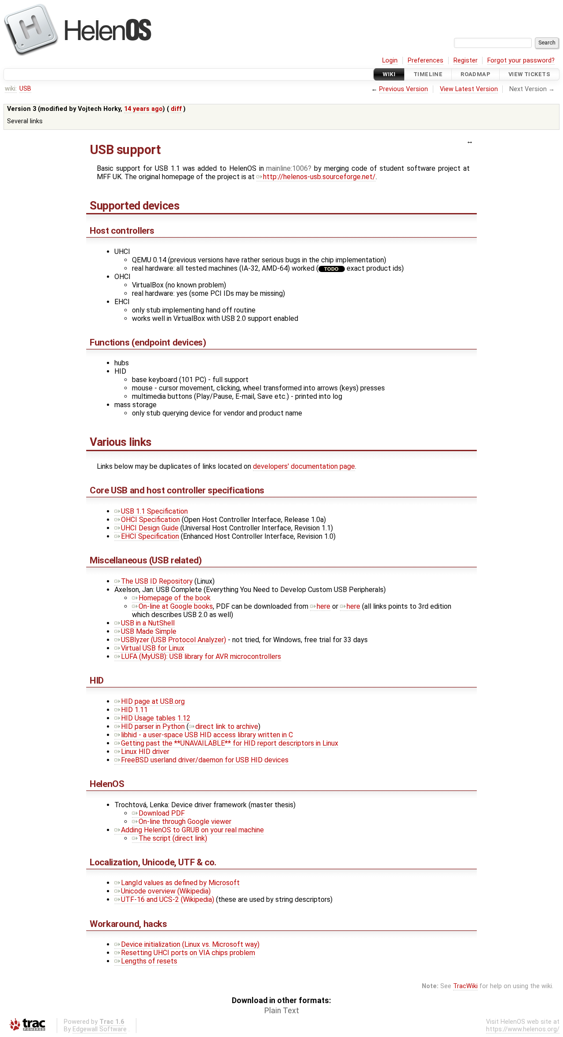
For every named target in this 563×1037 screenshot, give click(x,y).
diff (176, 109)
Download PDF (162, 813)
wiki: (11, 88)
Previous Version (403, 89)
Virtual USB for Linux (152, 648)
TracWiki (465, 986)
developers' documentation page (304, 466)
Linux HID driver (145, 751)
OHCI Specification (150, 519)
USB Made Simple (148, 631)
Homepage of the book (175, 598)
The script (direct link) (173, 838)
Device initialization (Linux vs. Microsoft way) (190, 944)
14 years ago (143, 109)
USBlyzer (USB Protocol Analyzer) (173, 640)
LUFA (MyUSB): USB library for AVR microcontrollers (201, 656)
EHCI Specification (150, 536)
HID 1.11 (134, 710)
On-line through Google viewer (185, 821)
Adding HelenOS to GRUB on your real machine (192, 830)
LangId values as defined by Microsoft (180, 883)
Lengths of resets (149, 961)
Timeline (427, 74)
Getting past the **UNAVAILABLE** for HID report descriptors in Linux (229, 743)
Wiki (389, 74)
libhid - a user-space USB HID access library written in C (207, 735)
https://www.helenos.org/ (522, 1029)
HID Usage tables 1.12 (155, 718)
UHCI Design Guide (150, 528)
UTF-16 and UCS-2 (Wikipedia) (167, 899)
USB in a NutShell (148, 623)
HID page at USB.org (153, 701)
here (323, 606)
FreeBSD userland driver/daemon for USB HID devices (205, 760)
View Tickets (529, 74)
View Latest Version (469, 89)
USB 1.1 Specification (154, 511)
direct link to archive (226, 726)
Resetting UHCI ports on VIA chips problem (188, 953)
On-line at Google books (176, 606)
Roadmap (475, 74)
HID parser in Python (153, 726)
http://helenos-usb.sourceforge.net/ (319, 177)
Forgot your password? (521, 60)
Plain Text (281, 1010)
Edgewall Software (100, 1029)
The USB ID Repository (157, 581)
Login (390, 60)
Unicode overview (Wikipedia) (166, 891)
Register (465, 60)
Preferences (425, 60)
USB (25, 88)
